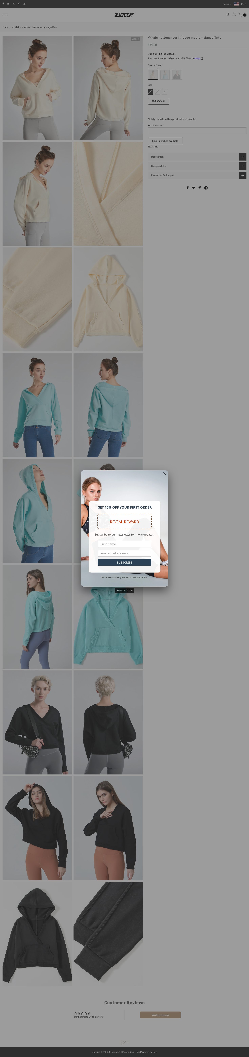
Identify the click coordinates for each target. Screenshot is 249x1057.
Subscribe (124, 562)
